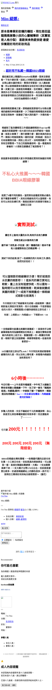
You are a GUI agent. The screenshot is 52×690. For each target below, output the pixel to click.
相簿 (8, 55)
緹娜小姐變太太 (5, 589)
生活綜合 (21, 50)
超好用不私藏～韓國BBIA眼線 (25, 70)
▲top (3, 523)
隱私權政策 (43, 654)
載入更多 (5, 528)
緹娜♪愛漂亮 (21, 519)
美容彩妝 (20, 516)
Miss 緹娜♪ (10, 19)
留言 (22, 510)
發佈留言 (5, 543)
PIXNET (11, 654)
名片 (8, 60)
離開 (13, 685)
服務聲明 (26, 656)
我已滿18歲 (6, 685)
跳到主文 (5, 25)
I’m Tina (4, 496)
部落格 (9, 58)
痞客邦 (17, 510)
